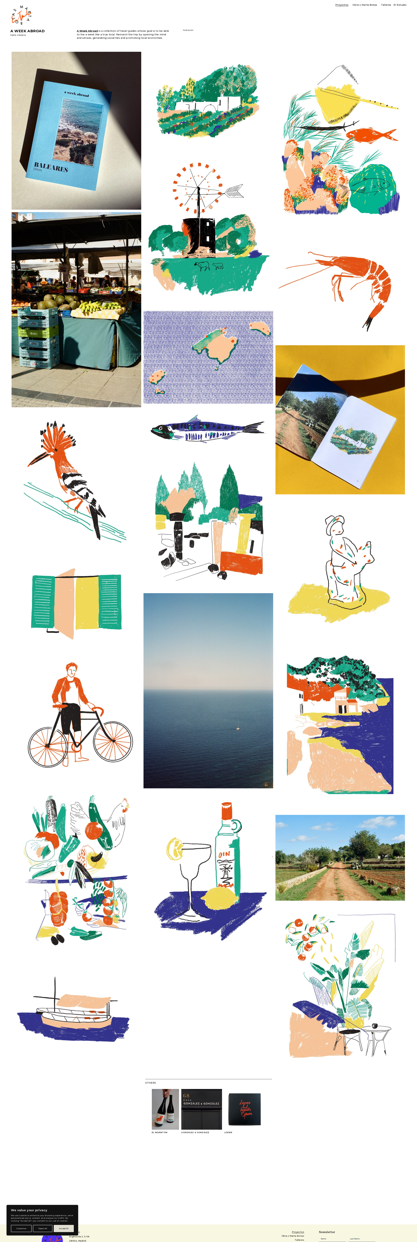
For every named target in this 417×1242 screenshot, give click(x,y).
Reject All (42, 1228)
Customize (21, 1228)
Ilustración (188, 30)
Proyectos (342, 4)
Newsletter (208, 1238)
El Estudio (400, 4)
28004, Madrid (77, 1240)
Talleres (386, 4)
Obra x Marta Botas (364, 4)
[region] (42, 1220)
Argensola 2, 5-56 (79, 1236)
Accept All (63, 1228)
